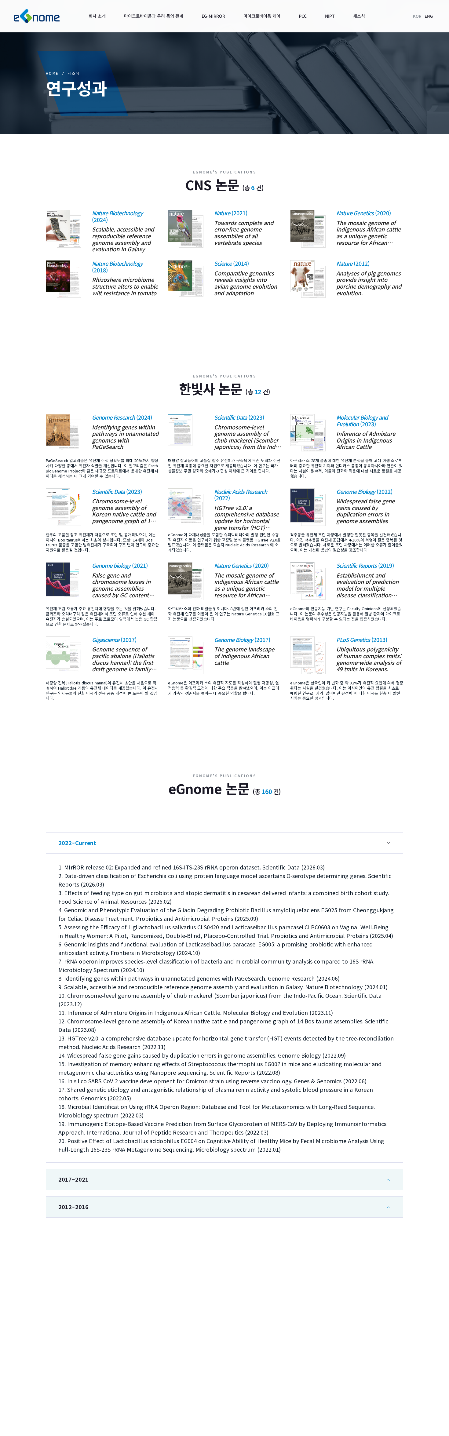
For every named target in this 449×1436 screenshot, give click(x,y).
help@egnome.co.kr (75, 1352)
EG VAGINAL (330, 1362)
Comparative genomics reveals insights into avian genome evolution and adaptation (245, 283)
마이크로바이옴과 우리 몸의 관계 (263, 1362)
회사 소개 (239, 1350)
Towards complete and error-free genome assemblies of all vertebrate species (243, 233)
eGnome (345, 1426)
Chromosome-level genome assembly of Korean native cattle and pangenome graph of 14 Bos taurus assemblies (124, 511)
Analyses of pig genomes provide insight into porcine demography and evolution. (368, 283)
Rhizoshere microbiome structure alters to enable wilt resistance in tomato (125, 286)
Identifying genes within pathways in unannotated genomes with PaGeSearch (125, 437)
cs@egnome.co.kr (71, 1383)
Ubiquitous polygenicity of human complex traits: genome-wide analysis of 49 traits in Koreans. (368, 659)
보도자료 (394, 1375)
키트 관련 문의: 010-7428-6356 (108, 1370)
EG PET (324, 1375)
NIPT (390, 1362)
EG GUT (325, 1350)
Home (52, 73)
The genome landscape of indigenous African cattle (244, 656)
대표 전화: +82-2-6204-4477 (103, 1340)
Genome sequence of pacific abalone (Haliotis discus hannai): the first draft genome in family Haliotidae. (123, 659)
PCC (389, 1350)
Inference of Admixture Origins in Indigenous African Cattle (365, 440)
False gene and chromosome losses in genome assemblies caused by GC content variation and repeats (121, 585)
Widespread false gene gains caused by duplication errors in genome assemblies (365, 511)
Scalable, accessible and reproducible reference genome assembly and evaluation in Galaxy (123, 239)
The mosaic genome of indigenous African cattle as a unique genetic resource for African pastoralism (368, 233)
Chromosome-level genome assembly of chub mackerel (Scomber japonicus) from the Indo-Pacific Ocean (247, 437)
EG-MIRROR (243, 1375)
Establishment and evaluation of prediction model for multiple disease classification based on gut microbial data (367, 585)
